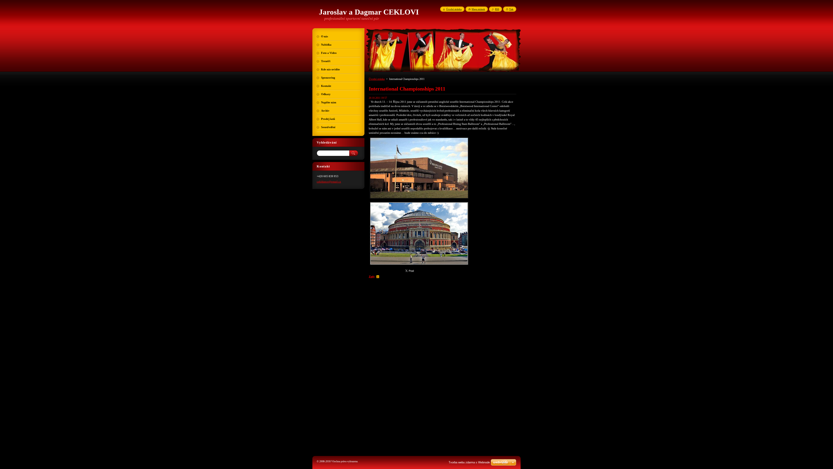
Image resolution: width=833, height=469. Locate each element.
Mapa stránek (478, 9)
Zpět (371, 276)
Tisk (511, 9)
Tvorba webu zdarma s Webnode (469, 462)
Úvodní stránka (377, 79)
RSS (497, 9)
